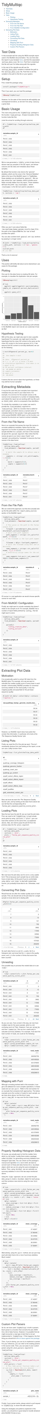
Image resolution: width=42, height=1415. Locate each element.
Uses (7, 15)
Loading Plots (14, 36)
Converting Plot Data (17, 38)
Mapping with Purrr (16, 42)
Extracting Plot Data (12, 30)
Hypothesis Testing (16, 19)
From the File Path (16, 26)
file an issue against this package (28, 1338)
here (21, 60)
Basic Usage (10, 13)
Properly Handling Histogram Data (21, 45)
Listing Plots (14, 34)
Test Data (9, 9)
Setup (8, 11)
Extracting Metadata (13, 21)
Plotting (12, 17)
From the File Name (17, 23)
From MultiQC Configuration (19, 28)
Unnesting (13, 40)
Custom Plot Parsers (17, 47)
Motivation (13, 32)
